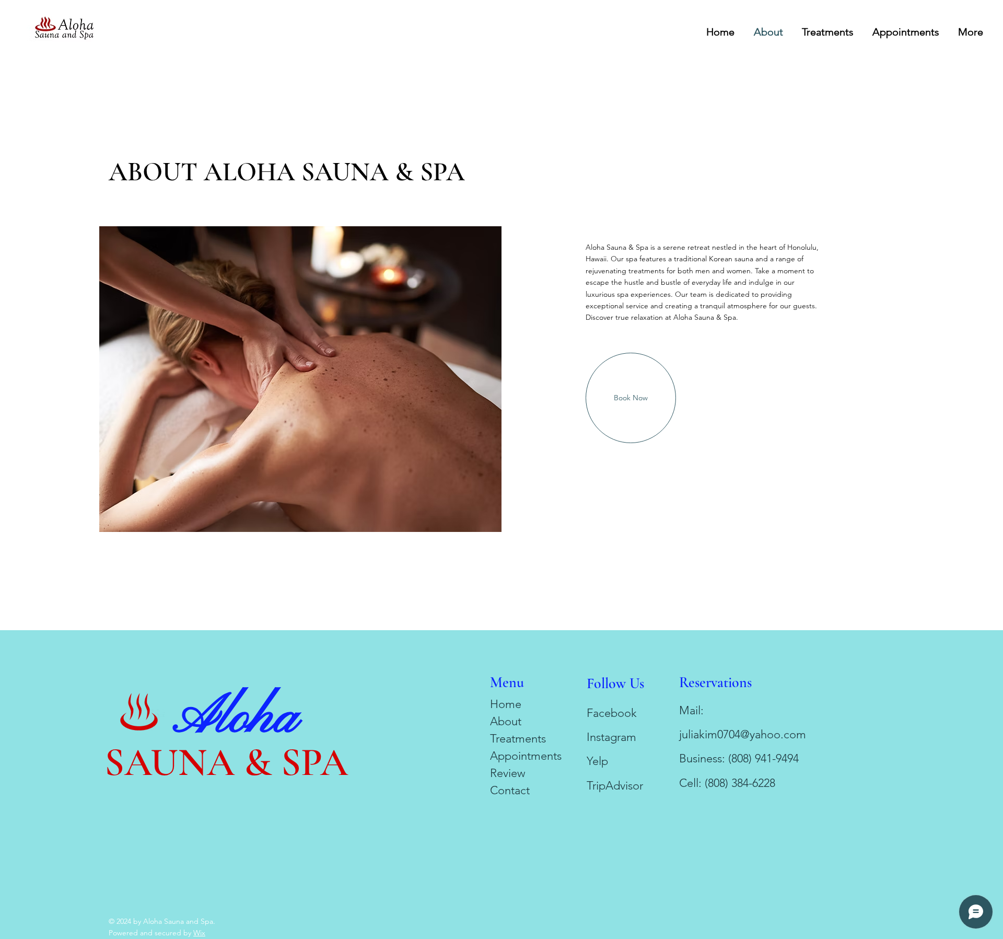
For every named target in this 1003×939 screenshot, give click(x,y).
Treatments (518, 739)
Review (507, 773)
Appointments (526, 756)
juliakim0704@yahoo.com (742, 734)
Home (505, 704)
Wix (199, 932)
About (505, 721)
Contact (510, 790)
